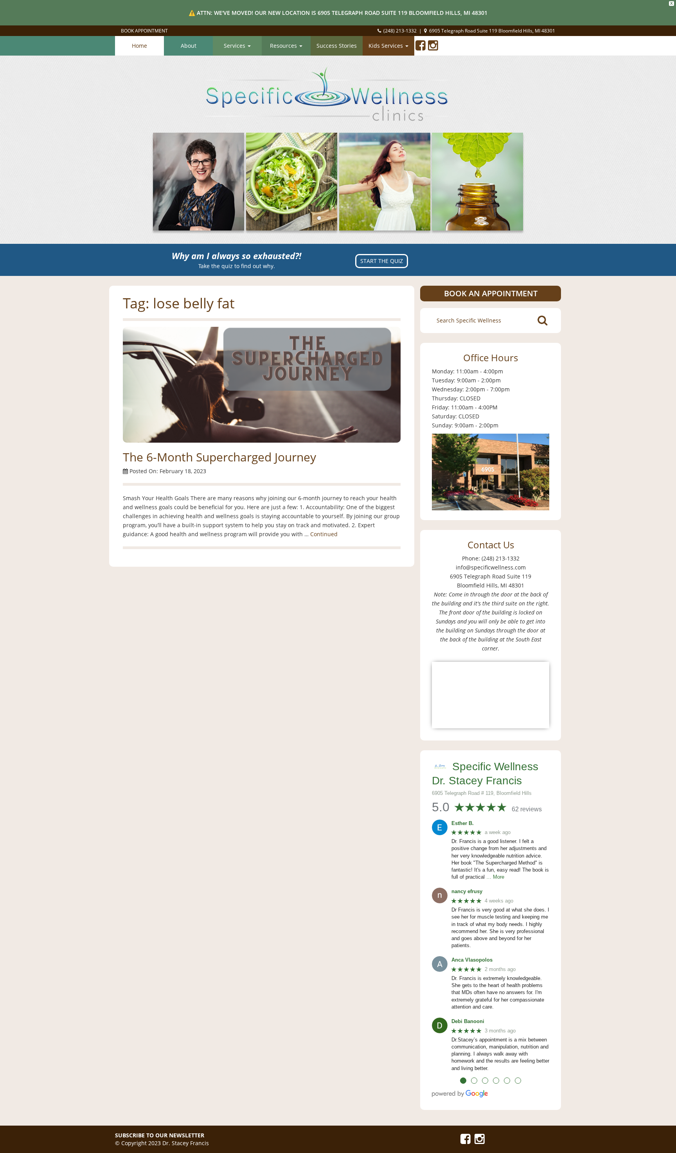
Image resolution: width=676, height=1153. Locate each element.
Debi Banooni (467, 1021)
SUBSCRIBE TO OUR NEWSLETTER (159, 1135)
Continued (324, 534)
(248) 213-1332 (400, 30)
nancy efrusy (466, 891)
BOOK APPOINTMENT (144, 30)
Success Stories (336, 45)
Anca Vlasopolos (472, 960)
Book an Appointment (491, 293)
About (188, 45)
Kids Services (387, 45)
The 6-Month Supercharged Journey (219, 457)
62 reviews (527, 809)
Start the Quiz (381, 261)
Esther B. (462, 823)
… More (495, 877)
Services (235, 45)
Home (139, 45)
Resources (284, 45)
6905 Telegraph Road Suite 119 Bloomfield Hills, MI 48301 (492, 30)
